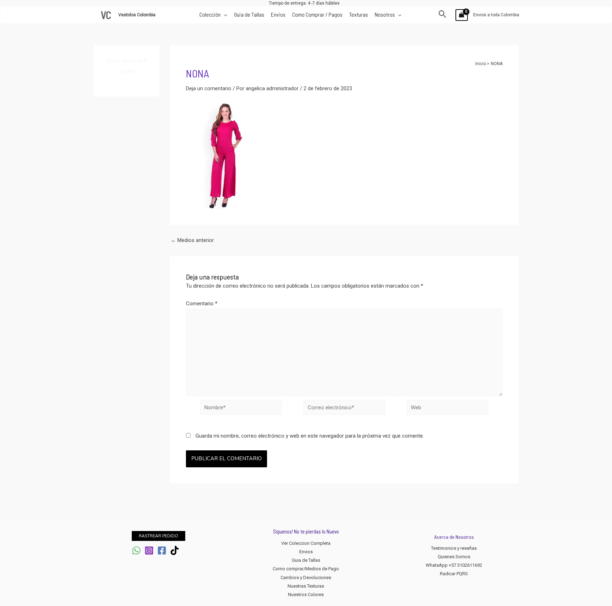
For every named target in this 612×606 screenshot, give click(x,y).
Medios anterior (192, 240)
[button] (442, 15)
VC (106, 14)
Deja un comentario (208, 88)
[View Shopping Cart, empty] (461, 15)
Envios (306, 551)
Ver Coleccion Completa (305, 543)
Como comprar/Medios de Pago (306, 568)
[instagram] (149, 550)
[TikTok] (175, 550)
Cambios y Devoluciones (305, 577)
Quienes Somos (454, 556)
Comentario (201, 303)
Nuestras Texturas (306, 586)
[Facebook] (162, 550)
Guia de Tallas (306, 560)
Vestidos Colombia (137, 14)
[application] (224, 14)
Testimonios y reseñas (454, 548)
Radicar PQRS (454, 573)
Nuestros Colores (306, 594)
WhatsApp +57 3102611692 (454, 565)
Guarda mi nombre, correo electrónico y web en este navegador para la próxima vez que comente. (310, 436)
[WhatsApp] (136, 550)
